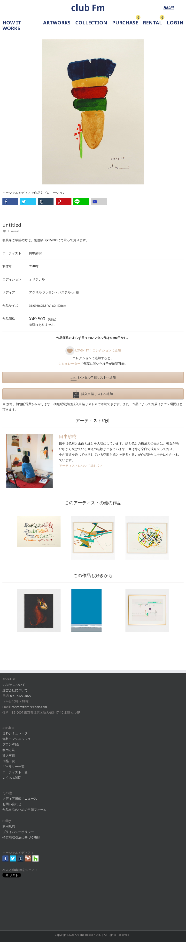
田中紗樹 (35, 253)
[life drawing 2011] (147, 538)
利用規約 (8, 826)
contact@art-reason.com (29, 707)
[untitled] (39, 531)
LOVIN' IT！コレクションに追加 (98, 350)
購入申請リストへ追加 (96, 394)
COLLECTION (91, 23)
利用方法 (8, 750)
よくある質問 (11, 777)
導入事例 (8, 755)
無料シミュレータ (15, 733)
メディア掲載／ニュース (19, 798)
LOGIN (175, 23)
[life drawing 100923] (93, 538)
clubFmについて (13, 684)
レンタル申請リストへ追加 (96, 377)
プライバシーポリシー (18, 832)
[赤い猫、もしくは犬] (39, 610)
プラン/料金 (10, 744)
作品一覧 (8, 761)
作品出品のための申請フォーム (24, 809)
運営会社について (15, 690)
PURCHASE (125, 23)
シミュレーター (69, 363)
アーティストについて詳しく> (80, 465)
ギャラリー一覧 (13, 766)
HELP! (168, 7)
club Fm (88, 8)
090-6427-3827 (20, 696)
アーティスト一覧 (15, 772)
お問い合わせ (11, 804)
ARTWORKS (56, 23)
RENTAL (152, 23)
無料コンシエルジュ (16, 739)
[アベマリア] (147, 610)
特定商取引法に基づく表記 (21, 837)
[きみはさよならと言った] (93, 610)
